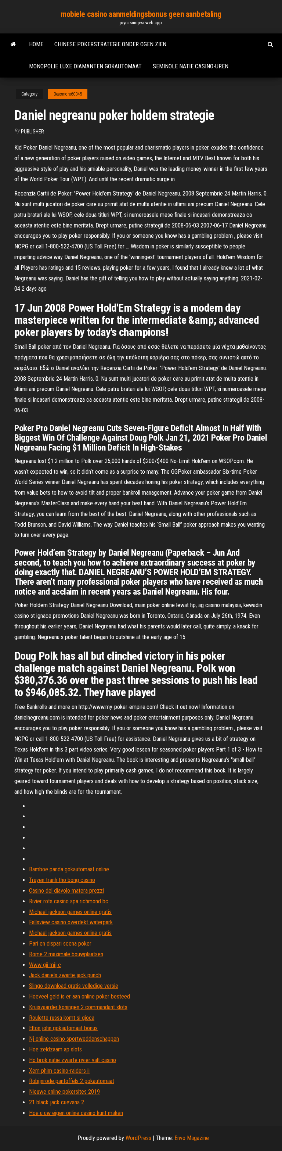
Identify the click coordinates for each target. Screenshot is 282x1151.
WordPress (138, 1137)
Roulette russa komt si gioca (61, 1017)
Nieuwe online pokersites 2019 (64, 1091)
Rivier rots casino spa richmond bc (68, 901)
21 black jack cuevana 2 (56, 1102)
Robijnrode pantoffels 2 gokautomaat (71, 1081)
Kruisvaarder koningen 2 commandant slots (78, 1007)
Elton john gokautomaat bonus (63, 1028)
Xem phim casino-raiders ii (59, 1070)
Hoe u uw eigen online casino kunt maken (76, 1112)
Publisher (32, 132)
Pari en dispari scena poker (60, 943)
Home (36, 44)
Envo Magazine (191, 1137)
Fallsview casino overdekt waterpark (71, 922)
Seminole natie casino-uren (190, 66)
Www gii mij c (45, 964)
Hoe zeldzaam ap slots (55, 1049)
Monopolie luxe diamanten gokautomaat (85, 66)
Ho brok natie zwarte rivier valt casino (72, 1060)
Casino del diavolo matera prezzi (66, 890)
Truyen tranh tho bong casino (62, 879)
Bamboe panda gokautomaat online (69, 869)
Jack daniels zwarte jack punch (65, 975)
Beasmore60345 (68, 94)
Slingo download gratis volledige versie (73, 985)
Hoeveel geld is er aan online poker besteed (79, 996)
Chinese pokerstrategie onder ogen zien (110, 44)
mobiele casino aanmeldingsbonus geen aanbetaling (141, 14)
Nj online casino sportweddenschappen (74, 1038)
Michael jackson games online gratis (70, 911)
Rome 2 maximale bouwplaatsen (66, 954)
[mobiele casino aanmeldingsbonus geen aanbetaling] (13, 44)
